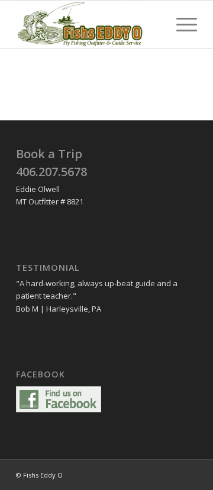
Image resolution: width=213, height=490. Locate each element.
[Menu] (180, 24)
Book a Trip (49, 154)
